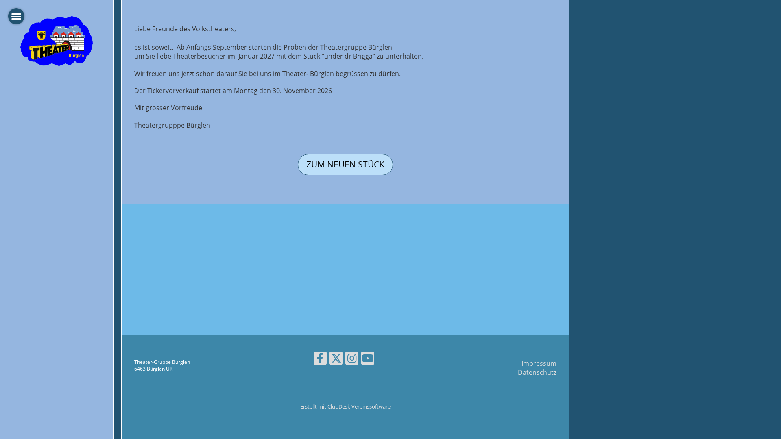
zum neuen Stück (345, 164)
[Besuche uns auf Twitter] (336, 359)
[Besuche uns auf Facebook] (320, 359)
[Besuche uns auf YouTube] (367, 359)
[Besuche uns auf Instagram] (351, 359)
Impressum (538, 363)
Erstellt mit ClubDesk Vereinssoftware (345, 406)
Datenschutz (537, 372)
